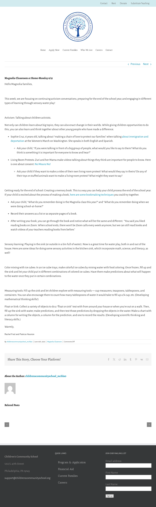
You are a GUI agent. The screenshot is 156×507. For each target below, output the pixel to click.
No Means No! (43, 164)
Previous (135, 64)
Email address (113, 461)
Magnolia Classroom (54, 342)
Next (146, 64)
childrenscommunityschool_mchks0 (19, 342)
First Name (112, 472)
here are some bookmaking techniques (92, 194)
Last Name (112, 484)
